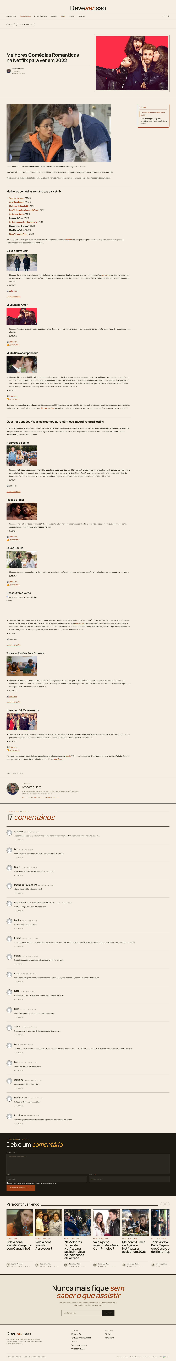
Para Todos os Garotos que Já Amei (23, 210)
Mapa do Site (76, 1334)
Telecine (71, 16)
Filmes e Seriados (25, 16)
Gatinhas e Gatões (17, 214)
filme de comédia (47, 408)
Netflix (63, 16)
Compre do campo (79, 1345)
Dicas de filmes (18, 773)
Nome (9, 1174)
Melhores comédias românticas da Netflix (153, 114)
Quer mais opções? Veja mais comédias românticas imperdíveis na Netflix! (154, 121)
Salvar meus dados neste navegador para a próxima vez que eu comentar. (32, 1183)
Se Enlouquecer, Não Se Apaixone (23, 222)
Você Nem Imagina (17, 198)
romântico (106, 275)
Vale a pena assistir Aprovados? (43, 1245)
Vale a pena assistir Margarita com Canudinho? (19, 1245)
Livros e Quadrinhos (40, 16)
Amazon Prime (11, 16)
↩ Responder (18, 840)
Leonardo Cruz (18, 68)
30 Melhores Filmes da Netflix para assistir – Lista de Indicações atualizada (74, 1250)
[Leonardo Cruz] (9, 71)
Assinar (108, 1313)
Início (11, 24)
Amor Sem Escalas (16, 202)
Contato (74, 1341)
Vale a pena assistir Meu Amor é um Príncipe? (106, 1245)
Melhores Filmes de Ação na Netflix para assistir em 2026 (134, 1247)
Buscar (165, 16)
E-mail (92, 1174)
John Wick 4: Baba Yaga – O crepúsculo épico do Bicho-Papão (163, 1247)
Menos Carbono (78, 1349)
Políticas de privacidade (81, 1338)
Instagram (109, 1338)
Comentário (12, 1152)
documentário (78, 623)
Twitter (108, 1334)
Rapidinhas (81, 16)
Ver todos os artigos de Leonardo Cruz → (40, 797)
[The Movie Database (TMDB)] (166, 1357)
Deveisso (88, 8)
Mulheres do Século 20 (18, 206)
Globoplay (54, 16)
